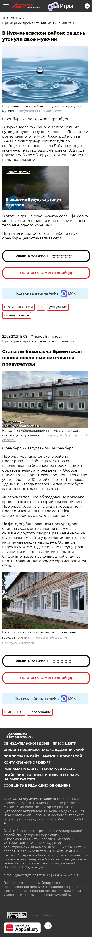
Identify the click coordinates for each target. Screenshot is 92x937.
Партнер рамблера (42, 915)
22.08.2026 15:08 (14, 336)
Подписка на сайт (21, 756)
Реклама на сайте (21, 769)
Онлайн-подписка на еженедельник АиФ (44, 750)
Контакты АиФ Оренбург (27, 762)
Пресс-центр (64, 744)
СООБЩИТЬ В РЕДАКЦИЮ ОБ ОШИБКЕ (37, 785)
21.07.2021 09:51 (13, 18)
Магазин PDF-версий (62, 756)
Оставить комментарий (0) (46, 273)
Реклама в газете (58, 769)
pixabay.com (52, 111)
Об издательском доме (26, 744)
